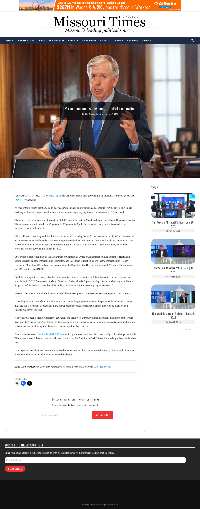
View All (189, 329)
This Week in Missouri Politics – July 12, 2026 (173, 270)
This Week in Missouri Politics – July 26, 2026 (173, 224)
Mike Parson (55, 195)
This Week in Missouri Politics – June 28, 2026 (173, 316)
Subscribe (102, 414)
